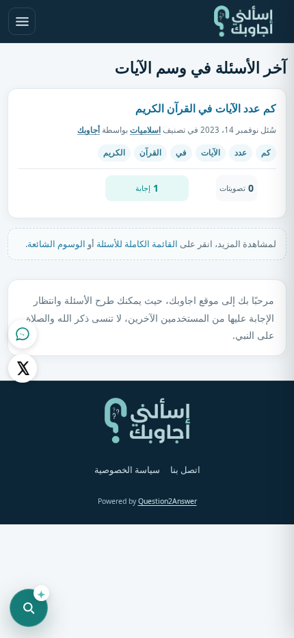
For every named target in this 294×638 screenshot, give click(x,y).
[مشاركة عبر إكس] (22, 368)
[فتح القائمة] (22, 21)
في (181, 152)
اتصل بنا (185, 470)
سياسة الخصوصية (127, 470)
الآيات (210, 152)
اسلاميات (145, 130)
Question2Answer (167, 501)
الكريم (114, 152)
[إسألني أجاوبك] (243, 21)
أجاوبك (88, 130)
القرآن (150, 152)
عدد (241, 152)
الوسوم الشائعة (56, 244)
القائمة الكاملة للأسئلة (137, 244)
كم (266, 152)
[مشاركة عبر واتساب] (22, 334)
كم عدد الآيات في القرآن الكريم (205, 108)
